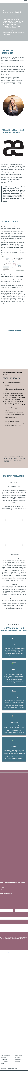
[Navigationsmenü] (25, 1)
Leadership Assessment (18, 1055)
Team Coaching (3, 1057)
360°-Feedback (17, 1057)
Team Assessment (18, 1061)
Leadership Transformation (5, 1055)
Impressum (3, 1068)
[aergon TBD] (4, 1)
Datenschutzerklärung (12, 1068)
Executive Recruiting (18, 1059)
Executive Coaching (4, 1059)
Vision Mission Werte (4, 1061)
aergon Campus (3, 1063)
